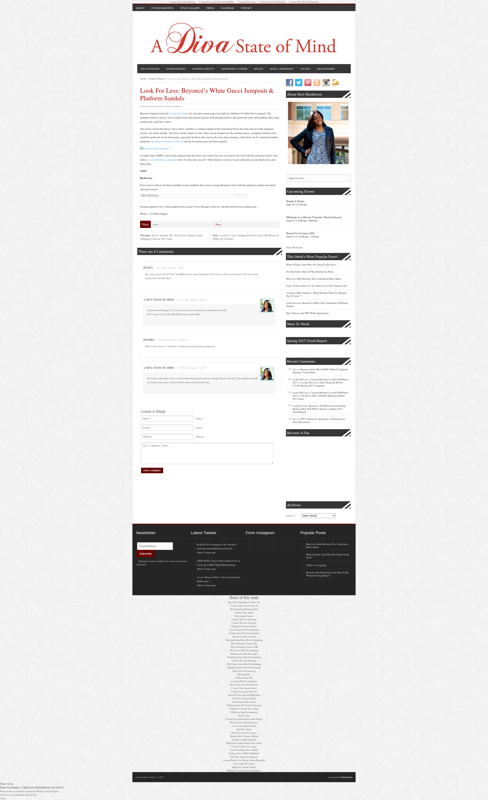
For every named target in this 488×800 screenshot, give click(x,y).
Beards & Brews (295, 201)
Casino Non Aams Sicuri (244, 688)
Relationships (326, 68)
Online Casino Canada (244, 636)
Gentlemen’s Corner (234, 68)
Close (3, 798)
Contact (246, 8)
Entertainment (175, 68)
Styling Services (162, 8)
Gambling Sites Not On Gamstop (244, 657)
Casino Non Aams (244, 612)
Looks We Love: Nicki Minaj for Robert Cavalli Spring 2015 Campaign (318, 384)
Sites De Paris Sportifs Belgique (244, 695)
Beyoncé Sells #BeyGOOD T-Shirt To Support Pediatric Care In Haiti (320, 371)
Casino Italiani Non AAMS (244, 750)
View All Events (294, 247)
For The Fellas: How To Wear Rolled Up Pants (309, 271)
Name (199, 418)
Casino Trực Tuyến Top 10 (244, 605)
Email (199, 427)
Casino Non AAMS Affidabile (244, 753)
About (140, 8)
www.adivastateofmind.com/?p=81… (216, 548)
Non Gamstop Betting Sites (244, 609)
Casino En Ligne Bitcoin (244, 691)
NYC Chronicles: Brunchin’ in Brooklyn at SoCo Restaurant (319, 420)
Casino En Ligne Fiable (244, 726)
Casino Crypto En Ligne (244, 746)
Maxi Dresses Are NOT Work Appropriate (307, 313)
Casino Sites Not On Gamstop (244, 629)
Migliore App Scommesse (244, 712)
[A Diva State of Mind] (243, 38)
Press (210, 8)
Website (200, 436)
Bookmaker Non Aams (244, 701)
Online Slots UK (244, 677)
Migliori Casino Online (244, 767)
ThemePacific (346, 777)
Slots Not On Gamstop (244, 671)
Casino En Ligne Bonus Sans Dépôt (244, 719)
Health (258, 68)
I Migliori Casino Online (244, 626)
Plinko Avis (244, 715)
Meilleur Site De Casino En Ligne (244, 705)
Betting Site (244, 674)
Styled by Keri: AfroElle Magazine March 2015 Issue (319, 397)
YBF (150, 213)
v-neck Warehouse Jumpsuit (162, 159)
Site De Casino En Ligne (244, 732)
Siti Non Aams (244, 729)
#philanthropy (228, 565)
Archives (290, 515)
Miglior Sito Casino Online (244, 736)
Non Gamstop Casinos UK (244, 647)
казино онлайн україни (244, 739)
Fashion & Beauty (203, 68)
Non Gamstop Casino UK (244, 643)
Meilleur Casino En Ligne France (244, 770)
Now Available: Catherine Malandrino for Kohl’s (32, 787)
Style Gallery (190, 8)
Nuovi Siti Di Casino (244, 763)
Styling (305, 68)
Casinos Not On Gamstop (244, 681)
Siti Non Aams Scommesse (244, 756)
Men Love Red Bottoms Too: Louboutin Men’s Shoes (313, 278)
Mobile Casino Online (244, 698)
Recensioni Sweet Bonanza (244, 722)
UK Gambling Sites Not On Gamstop (244, 640)
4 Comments (175, 106)
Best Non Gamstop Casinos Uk (244, 602)
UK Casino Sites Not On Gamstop (244, 664)
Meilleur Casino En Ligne (244, 653)
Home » (144, 78)
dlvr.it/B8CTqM (212, 565)
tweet (155, 224)
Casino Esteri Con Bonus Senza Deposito (244, 760)
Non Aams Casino (244, 616)
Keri (151, 106)
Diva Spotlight (150, 68)
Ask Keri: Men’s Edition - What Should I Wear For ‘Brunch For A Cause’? (316, 294)
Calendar (227, 8)
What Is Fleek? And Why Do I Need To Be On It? (311, 264)
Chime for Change (179, 113)
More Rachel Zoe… (150, 195)
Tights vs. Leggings (316, 565)
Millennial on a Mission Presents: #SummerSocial (313, 217)
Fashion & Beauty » (158, 78)
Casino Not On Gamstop (244, 619)
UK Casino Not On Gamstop (244, 650)
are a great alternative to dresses (167, 141)
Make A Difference (282, 68)
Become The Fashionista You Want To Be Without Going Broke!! (327, 574)
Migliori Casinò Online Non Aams (244, 743)
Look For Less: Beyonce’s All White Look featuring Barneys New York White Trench (319, 407)
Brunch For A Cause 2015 (300, 233)
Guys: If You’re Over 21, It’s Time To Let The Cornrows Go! (316, 285)
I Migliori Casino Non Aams (244, 708)
